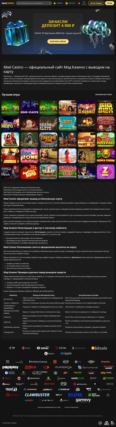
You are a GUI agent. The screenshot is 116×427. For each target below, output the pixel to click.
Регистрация (96, 3)
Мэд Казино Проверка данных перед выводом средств (23, 195)
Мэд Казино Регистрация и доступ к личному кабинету (23, 190)
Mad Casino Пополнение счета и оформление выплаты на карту (26, 192)
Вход (109, 3)
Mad (8, 3)
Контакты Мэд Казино (71, 407)
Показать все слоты (103, 95)
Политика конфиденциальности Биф (49, 407)
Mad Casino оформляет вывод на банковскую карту (22, 188)
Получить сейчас (58, 41)
